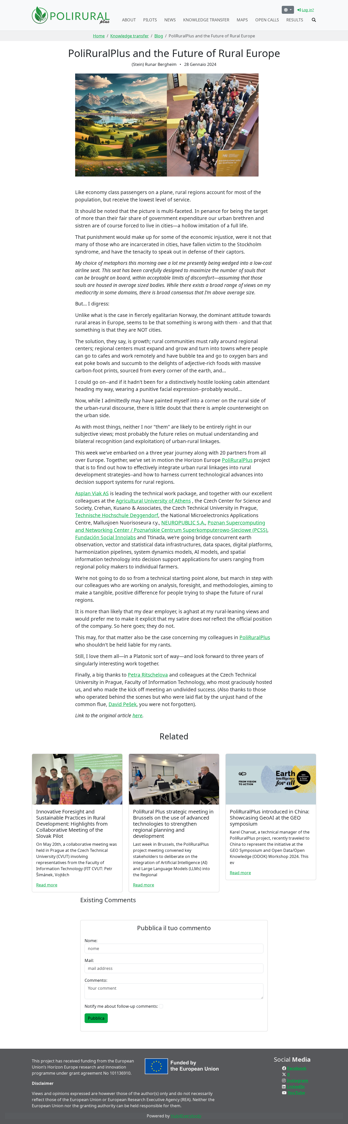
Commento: (96, 980)
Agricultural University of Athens (153, 500)
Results (294, 20)
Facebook (296, 1068)
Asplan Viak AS (92, 493)
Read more (46, 885)
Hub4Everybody (186, 1116)
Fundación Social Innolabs (105, 537)
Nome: (91, 940)
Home (99, 36)
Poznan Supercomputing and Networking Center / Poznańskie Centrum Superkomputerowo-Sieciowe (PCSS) (171, 526)
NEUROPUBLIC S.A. (183, 522)
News (170, 20)
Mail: (89, 960)
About (129, 20)
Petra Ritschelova (148, 674)
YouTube (296, 1093)
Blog (158, 36)
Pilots (150, 20)
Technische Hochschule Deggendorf (116, 515)
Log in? (308, 9)
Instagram (297, 1080)
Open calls (267, 20)
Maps (242, 20)
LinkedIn (296, 1086)
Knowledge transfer (206, 20)
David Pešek (123, 704)
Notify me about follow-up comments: (121, 1006)
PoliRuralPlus (237, 460)
